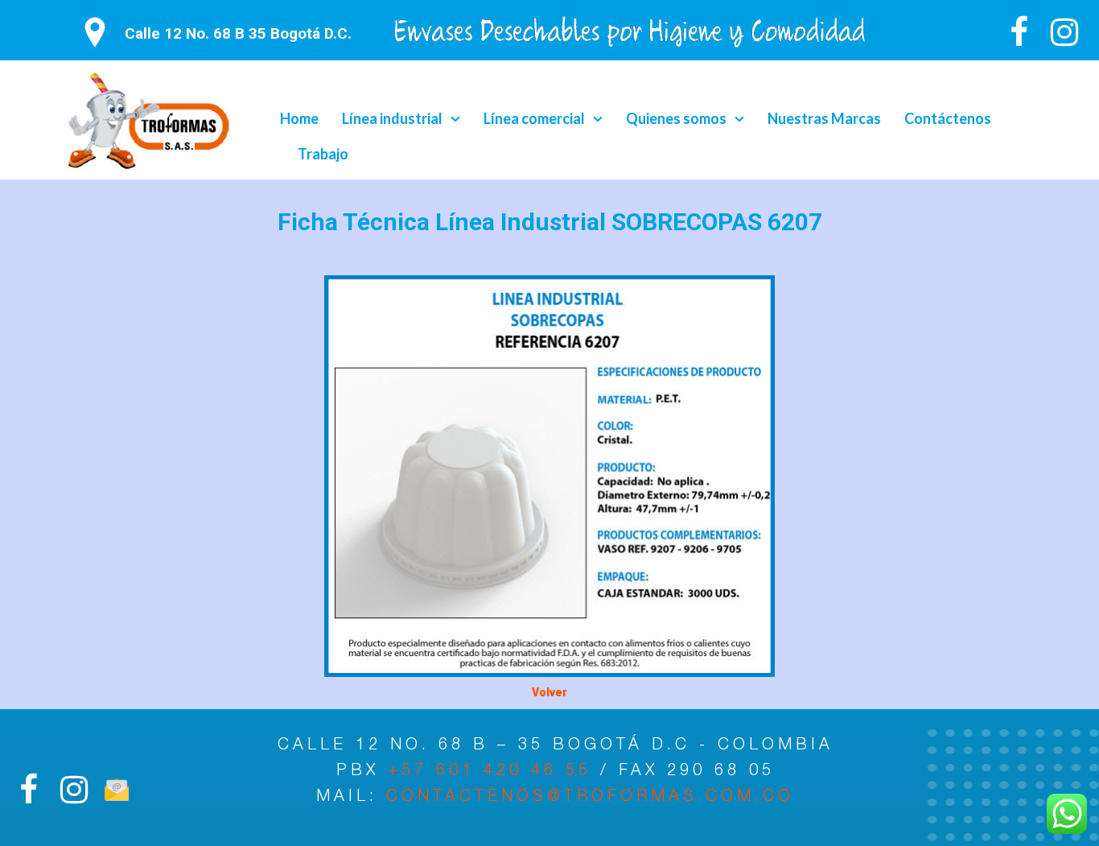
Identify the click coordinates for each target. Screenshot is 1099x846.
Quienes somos (676, 118)
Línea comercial (534, 118)
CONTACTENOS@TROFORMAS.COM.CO (590, 798)
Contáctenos (947, 118)
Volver (549, 692)
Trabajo (323, 154)
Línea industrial (392, 118)
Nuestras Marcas (824, 118)
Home (299, 118)
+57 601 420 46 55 (494, 772)
